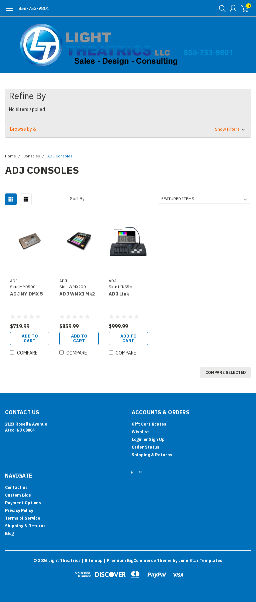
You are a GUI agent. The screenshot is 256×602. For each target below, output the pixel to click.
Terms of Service (22, 518)
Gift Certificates (149, 424)
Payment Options (23, 502)
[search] (220, 8)
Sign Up (157, 439)
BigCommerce (141, 560)
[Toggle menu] (9, 11)
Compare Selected (225, 372)
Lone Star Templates (200, 560)
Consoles (31, 156)
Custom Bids (18, 495)
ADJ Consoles (59, 156)
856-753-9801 (33, 8)
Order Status (145, 447)
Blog (9, 533)
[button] (128, 129)
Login (137, 439)
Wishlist (140, 431)
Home (10, 156)
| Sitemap (92, 560)
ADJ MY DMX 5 (26, 294)
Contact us (16, 487)
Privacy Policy (19, 510)
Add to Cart (30, 338)
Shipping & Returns (152, 454)
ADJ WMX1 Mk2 (77, 294)
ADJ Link (119, 294)
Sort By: (77, 198)
